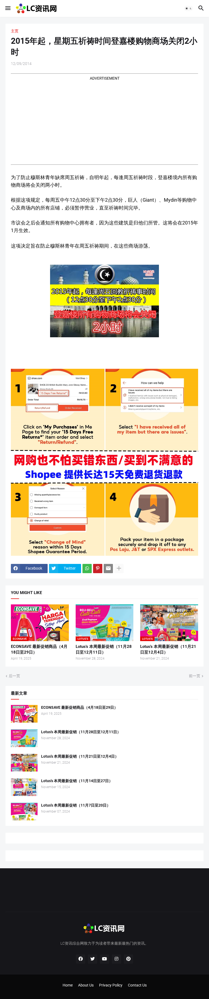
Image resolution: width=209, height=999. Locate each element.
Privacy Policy (110, 985)
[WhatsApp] (87, 568)
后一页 (14, 676)
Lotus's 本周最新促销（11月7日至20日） (75, 805)
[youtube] (104, 959)
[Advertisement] (104, 119)
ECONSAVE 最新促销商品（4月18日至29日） (39, 649)
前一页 (194, 676)
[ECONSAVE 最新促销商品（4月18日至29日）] (24, 714)
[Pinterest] (97, 568)
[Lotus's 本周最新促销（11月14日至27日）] (24, 787)
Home (68, 985)
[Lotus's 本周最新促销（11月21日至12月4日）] (24, 763)
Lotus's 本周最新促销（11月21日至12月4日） (168, 649)
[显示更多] (119, 568)
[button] (7, 8)
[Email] (108, 568)
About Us (86, 985)
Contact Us (137, 985)
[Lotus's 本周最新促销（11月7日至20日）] (24, 811)
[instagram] (116, 959)
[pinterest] (128, 959)
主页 (15, 31)
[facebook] (80, 959)
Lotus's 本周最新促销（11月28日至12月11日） (104, 649)
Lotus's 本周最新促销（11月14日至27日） (77, 781)
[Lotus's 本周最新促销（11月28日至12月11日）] (24, 738)
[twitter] (92, 959)
